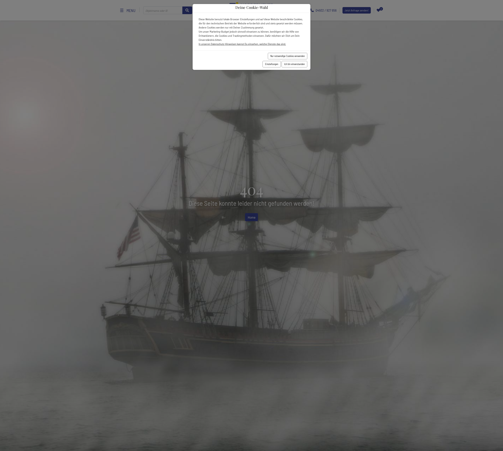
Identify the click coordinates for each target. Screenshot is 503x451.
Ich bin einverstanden (294, 64)
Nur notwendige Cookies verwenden (287, 56)
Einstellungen (271, 64)
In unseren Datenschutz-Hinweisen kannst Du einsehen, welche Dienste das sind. (242, 44)
